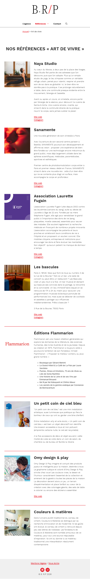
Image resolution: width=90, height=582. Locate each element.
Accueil (25, 31)
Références (40, 24)
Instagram (38, 120)
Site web (38, 117)
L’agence (27, 24)
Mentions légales (38, 563)
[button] (66, 24)
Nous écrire (54, 563)
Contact (57, 24)
